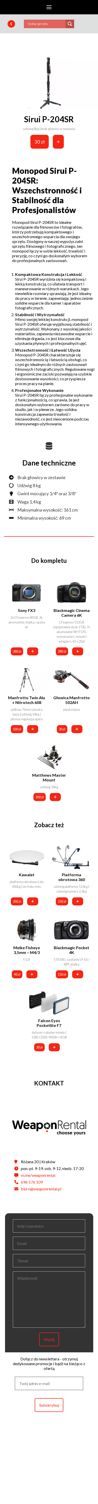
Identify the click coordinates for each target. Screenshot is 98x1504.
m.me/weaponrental (38, 1175)
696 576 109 (32, 1182)
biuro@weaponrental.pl (41, 1188)
